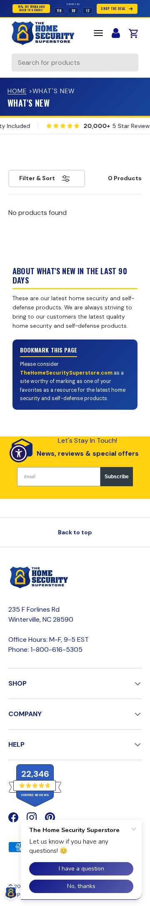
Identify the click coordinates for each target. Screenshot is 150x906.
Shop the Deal (113, 8)
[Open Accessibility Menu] (19, 453)
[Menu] (98, 33)
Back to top (75, 532)
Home (17, 91)
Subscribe (117, 477)
